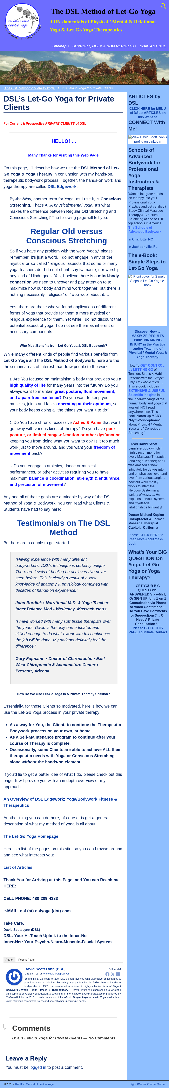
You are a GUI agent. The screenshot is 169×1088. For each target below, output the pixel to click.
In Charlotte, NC (140, 239)
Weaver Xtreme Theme (151, 1084)
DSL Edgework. (63, 186)
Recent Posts (26, 959)
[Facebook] (107, 974)
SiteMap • (60, 46)
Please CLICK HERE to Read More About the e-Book (145, 539)
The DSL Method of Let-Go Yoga (103, 11)
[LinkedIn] (118, 974)
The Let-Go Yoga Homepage (31, 836)
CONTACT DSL (153, 46)
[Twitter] (112, 974)
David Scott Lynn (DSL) (45, 969)
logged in (38, 1067)
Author (9, 959)
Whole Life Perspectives (55, 973)
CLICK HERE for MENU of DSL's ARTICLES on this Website (147, 113)
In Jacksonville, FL (142, 247)
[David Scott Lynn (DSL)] (14, 984)
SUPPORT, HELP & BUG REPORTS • (104, 46)
